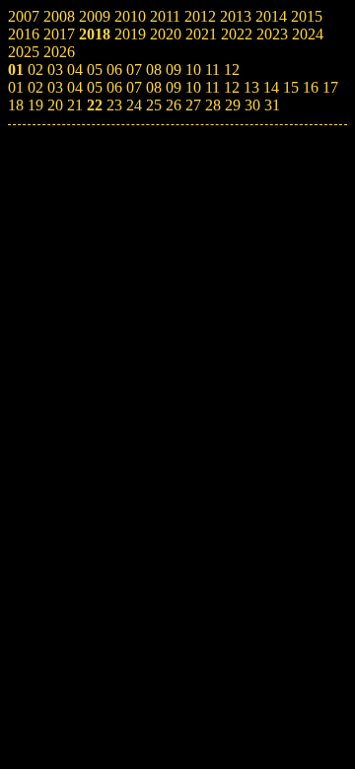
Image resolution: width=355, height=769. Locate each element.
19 (35, 105)
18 (16, 105)
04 (75, 87)
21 (75, 105)
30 (252, 105)
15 (291, 87)
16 (311, 87)
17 (330, 87)
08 (154, 87)
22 (95, 105)
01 (16, 87)
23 (114, 105)
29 (233, 105)
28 (213, 105)
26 (173, 105)
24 (134, 105)
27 (193, 105)
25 (154, 105)
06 (114, 87)
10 (193, 87)
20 (55, 105)
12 (232, 87)
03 (55, 87)
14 (271, 87)
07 (134, 87)
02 (35, 87)
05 (95, 87)
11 (212, 87)
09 (173, 87)
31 (272, 105)
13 (251, 87)
